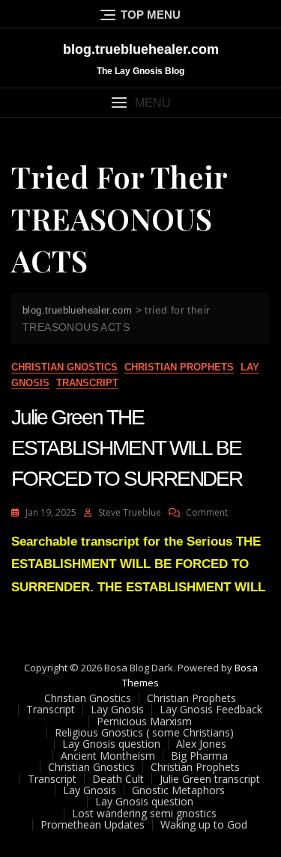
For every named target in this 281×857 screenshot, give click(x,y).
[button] (140, 103)
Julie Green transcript (210, 779)
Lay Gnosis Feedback (211, 709)
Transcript (87, 382)
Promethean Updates (92, 824)
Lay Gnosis (117, 709)
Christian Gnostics (64, 367)
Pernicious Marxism (144, 721)
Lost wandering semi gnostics (144, 813)
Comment (207, 512)
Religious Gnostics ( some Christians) (144, 732)
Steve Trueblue (129, 512)
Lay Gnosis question (111, 743)
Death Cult (118, 779)
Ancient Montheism (108, 755)
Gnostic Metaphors (178, 790)
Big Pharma (199, 755)
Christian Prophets (179, 367)
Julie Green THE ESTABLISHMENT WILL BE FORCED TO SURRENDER (126, 448)
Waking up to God (203, 824)
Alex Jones (201, 743)
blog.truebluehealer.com (141, 49)
